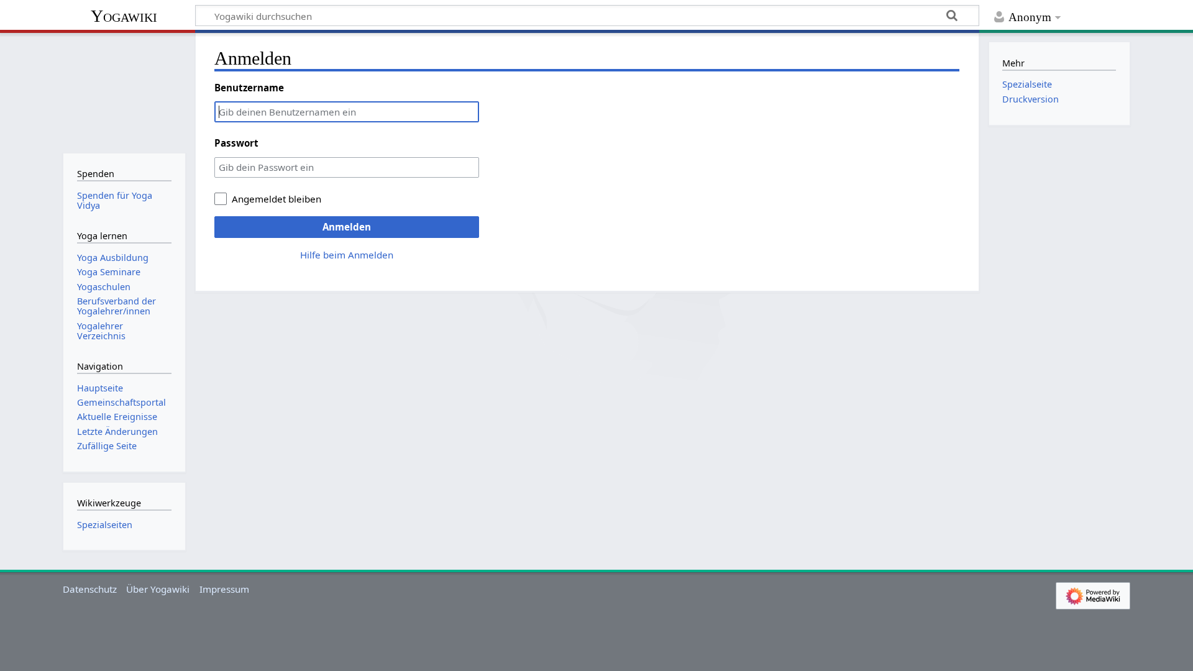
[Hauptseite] (124, 92)
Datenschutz (90, 589)
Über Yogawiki (158, 589)
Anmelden (346, 227)
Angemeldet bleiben (276, 199)
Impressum (224, 589)
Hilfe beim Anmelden (346, 255)
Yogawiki (124, 15)
